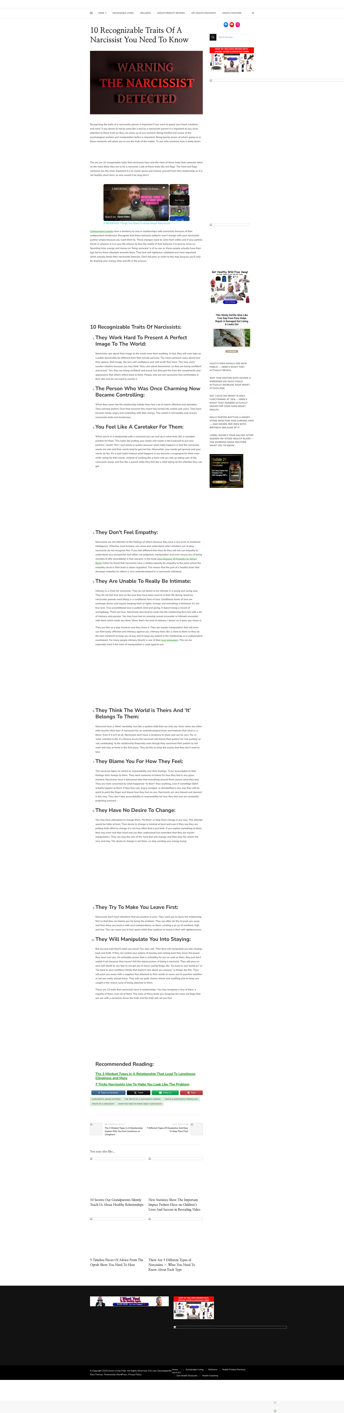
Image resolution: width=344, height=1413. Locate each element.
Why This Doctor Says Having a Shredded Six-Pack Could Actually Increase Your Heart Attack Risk (230, 383)
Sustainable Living (123, 13)
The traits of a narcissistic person (143, 1099)
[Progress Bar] (179, 191)
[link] (107, 188)
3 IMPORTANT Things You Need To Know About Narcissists (136, 188)
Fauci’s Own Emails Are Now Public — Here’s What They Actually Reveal (228, 367)
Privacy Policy (134, 1374)
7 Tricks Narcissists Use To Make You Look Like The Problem (142, 1084)
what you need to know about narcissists (140, 1104)
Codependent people (101, 231)
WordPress (121, 1374)
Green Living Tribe (117, 1370)
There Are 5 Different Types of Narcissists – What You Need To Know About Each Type (171, 1264)
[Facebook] (226, 24)
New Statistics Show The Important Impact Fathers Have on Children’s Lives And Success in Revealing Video (174, 1204)
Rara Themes (96, 1374)
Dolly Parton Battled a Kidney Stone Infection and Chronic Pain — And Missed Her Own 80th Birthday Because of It (232, 422)
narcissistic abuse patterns (106, 1099)
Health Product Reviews (171, 13)
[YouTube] (232, 24)
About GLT (176, 1372)
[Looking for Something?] (233, 37)
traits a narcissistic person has (181, 1099)
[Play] (171, 193)
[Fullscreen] (187, 193)
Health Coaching (232, 13)
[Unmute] (174, 193)
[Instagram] (238, 24)
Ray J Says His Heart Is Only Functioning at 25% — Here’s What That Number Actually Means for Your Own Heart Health (229, 402)
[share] (163, 187)
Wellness (145, 13)
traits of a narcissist (103, 1104)
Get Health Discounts (203, 13)
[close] (275, 1402)
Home (101, 13)
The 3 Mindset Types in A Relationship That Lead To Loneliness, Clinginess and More (145, 1076)
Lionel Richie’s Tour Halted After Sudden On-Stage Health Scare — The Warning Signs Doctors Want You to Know (232, 440)
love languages (169, 640)
